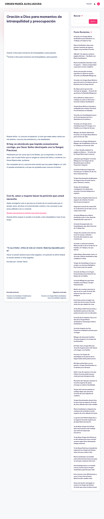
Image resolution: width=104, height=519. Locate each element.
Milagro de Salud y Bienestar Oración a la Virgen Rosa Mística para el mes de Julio (85, 135)
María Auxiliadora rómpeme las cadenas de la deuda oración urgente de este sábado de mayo (85, 411)
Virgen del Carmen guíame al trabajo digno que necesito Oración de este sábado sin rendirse (84, 393)
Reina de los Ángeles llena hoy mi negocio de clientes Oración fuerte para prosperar (85, 200)
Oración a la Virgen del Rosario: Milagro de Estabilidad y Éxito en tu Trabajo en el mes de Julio (85, 143)
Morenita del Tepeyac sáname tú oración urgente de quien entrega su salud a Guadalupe (85, 383)
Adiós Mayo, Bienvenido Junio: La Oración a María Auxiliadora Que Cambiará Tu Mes (85, 256)
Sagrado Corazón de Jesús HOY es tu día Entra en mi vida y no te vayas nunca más (85, 209)
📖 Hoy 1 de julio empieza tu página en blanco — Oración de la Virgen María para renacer (85, 152)
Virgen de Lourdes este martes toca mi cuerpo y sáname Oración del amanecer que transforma (85, 236)
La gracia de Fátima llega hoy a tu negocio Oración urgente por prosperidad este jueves (85, 420)
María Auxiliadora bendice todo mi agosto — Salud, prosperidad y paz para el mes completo (85, 65)
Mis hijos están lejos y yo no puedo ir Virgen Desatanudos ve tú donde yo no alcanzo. (85, 365)
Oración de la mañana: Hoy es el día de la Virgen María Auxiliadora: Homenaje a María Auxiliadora (85, 321)
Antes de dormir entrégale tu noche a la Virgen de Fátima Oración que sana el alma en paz (85, 485)
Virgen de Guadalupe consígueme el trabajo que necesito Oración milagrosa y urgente (84, 190)
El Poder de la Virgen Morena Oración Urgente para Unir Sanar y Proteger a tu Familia (85, 348)
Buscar (77, 16)
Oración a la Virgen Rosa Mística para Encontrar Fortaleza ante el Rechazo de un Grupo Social (85, 82)
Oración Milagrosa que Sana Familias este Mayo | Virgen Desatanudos (84, 283)
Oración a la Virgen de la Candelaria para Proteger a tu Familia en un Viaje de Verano (85, 126)
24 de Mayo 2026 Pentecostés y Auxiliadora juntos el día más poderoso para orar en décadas (85, 311)
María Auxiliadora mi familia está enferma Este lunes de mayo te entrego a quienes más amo (85, 459)
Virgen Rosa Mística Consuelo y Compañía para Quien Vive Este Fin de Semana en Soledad (85, 108)
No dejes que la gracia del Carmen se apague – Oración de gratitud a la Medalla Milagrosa (85, 91)
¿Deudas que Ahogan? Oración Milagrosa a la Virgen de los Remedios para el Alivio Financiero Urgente (85, 162)
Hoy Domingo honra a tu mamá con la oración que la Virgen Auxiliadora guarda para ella (84, 468)
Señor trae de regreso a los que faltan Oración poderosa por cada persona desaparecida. (85, 374)
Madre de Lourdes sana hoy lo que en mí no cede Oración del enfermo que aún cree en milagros (84, 292)
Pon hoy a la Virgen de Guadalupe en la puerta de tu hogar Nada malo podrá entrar (85, 357)
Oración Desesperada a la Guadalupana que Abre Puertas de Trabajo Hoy (85, 226)
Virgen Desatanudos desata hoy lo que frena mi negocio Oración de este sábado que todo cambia (85, 402)
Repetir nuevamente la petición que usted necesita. (27, 213)
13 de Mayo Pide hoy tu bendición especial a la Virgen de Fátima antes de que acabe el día (85, 450)
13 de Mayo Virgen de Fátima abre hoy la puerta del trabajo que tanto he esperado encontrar (84, 430)
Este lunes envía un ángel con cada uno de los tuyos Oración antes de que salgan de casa (84, 302)
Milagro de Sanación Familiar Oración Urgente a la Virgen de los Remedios (85, 339)
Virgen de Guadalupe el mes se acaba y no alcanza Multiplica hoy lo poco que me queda (85, 265)
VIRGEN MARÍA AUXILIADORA (23, 3)
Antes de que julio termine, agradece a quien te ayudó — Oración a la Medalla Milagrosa (85, 74)
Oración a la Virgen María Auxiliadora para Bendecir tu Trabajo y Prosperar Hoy (84, 39)
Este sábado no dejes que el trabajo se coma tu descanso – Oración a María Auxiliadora (85, 100)
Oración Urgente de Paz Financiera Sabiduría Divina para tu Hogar (85, 330)
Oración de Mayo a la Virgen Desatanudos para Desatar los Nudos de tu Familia (85, 274)
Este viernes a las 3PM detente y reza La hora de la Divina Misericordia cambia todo (85, 476)
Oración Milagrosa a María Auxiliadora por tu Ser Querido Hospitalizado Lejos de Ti (84, 217)
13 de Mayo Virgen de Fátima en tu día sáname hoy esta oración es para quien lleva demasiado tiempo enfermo (85, 440)
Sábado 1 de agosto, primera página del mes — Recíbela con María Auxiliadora (85, 56)
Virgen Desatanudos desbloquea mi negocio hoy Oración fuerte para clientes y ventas (85, 180)
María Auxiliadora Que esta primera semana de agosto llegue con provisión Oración (84, 47)
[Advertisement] (36, 38)
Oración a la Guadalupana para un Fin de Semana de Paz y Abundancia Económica (85, 117)
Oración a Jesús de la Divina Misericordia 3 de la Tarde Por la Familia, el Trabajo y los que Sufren (85, 247)
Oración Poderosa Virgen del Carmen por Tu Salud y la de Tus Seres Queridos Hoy (85, 172)
